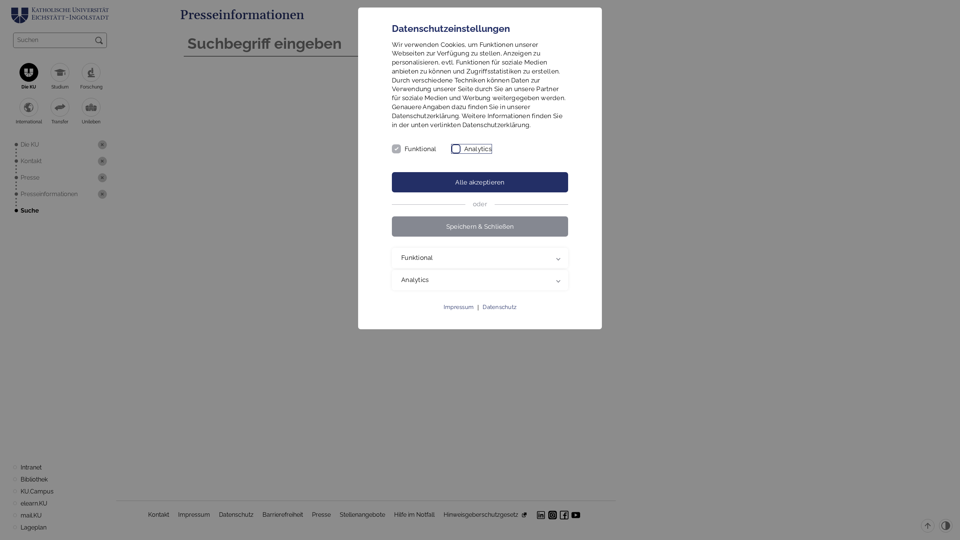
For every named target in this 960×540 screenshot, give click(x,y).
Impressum (459, 307)
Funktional (420, 149)
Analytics (478, 149)
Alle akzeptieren (479, 182)
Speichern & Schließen (480, 226)
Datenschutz (499, 307)
